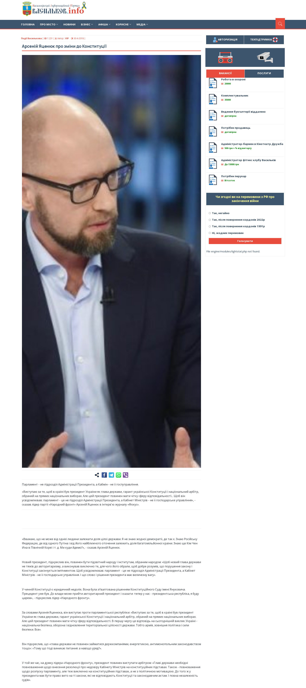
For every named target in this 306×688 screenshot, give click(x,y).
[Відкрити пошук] (280, 23)
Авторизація (227, 39)
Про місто (47, 24)
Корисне (122, 24)
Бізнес (85, 24)
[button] (196, 59)
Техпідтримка (261, 39)
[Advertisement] (220, 9)
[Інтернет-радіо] (225, 57)
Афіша (103, 24)
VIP (67, 38)
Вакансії (225, 73)
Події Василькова (31, 38)
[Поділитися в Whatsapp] (118, 475)
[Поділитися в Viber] (125, 475)
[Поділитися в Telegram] (111, 475)
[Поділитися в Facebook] (104, 475)
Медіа (141, 24)
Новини (69, 24)
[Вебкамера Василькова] (265, 57)
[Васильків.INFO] (55, 9)
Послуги (264, 73)
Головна (28, 24)
